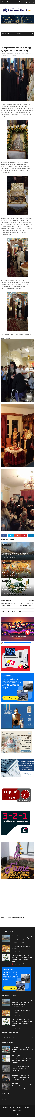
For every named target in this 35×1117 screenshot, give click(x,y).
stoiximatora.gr (18, 917)
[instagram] (33, 2)
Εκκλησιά (3, 55)
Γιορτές (22, 53)
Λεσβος (14, 55)
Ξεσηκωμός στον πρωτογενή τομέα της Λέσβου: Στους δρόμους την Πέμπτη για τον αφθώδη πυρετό (17, 589)
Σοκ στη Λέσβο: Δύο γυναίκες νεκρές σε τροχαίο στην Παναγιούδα (21, 1068)
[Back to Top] (17, 1114)
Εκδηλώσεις (28, 53)
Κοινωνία (9, 55)
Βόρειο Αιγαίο (6, 544)
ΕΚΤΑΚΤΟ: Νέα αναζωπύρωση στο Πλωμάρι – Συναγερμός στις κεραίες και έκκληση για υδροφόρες (22, 1086)
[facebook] (24, 2)
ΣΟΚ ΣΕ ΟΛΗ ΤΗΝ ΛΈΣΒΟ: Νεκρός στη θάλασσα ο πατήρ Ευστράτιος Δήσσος (21, 1077)
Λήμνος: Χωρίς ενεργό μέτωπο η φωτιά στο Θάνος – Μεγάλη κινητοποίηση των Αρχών (15, 554)
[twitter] (26, 2)
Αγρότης (5, 580)
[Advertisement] (17, 899)
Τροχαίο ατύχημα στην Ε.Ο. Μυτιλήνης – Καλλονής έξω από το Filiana (22, 1049)
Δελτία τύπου (6, 562)
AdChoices (4, 1099)
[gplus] (29, 2)
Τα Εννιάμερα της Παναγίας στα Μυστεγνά (15, 573)
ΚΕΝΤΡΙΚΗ (5, 34)
